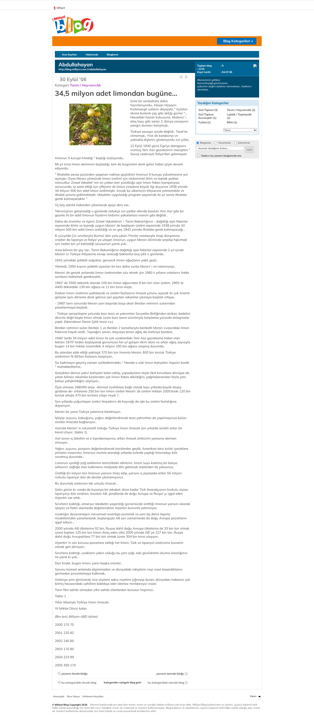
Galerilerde (244, 142)
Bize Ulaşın (73, 696)
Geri (181, 77)
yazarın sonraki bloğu (170, 673)
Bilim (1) (232, 122)
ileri (186, 77)
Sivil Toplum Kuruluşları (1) (207, 116)
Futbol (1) (204, 122)
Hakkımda (92, 54)
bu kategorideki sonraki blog (166, 682)
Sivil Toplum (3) (208, 110)
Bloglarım (112, 54)
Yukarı (253, 696)
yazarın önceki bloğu (74, 673)
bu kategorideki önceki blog (78, 682)
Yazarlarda (224, 142)
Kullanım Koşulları (93, 696)
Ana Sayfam (69, 54)
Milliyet (61, 7)
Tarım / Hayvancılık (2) (241, 110)
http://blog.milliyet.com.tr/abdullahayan (82, 69)
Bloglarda (205, 142)
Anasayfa (58, 696)
